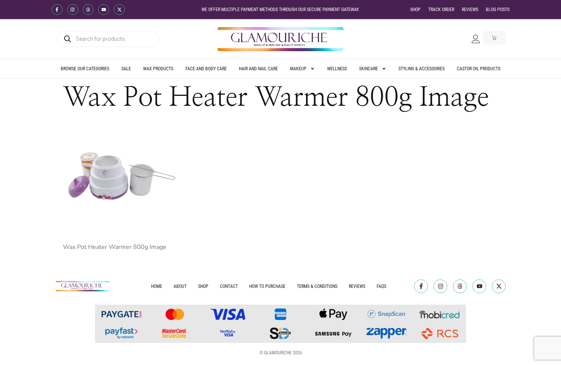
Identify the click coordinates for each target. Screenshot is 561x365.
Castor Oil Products (478, 68)
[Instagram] (72, 9)
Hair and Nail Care (258, 68)
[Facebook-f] (57, 9)
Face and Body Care (206, 68)
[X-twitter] (119, 9)
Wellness (337, 68)
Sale (126, 68)
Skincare (368, 68)
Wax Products (158, 68)
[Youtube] (103, 9)
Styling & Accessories (421, 68)
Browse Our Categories (85, 68)
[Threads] (88, 9)
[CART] (494, 38)
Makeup (298, 68)
